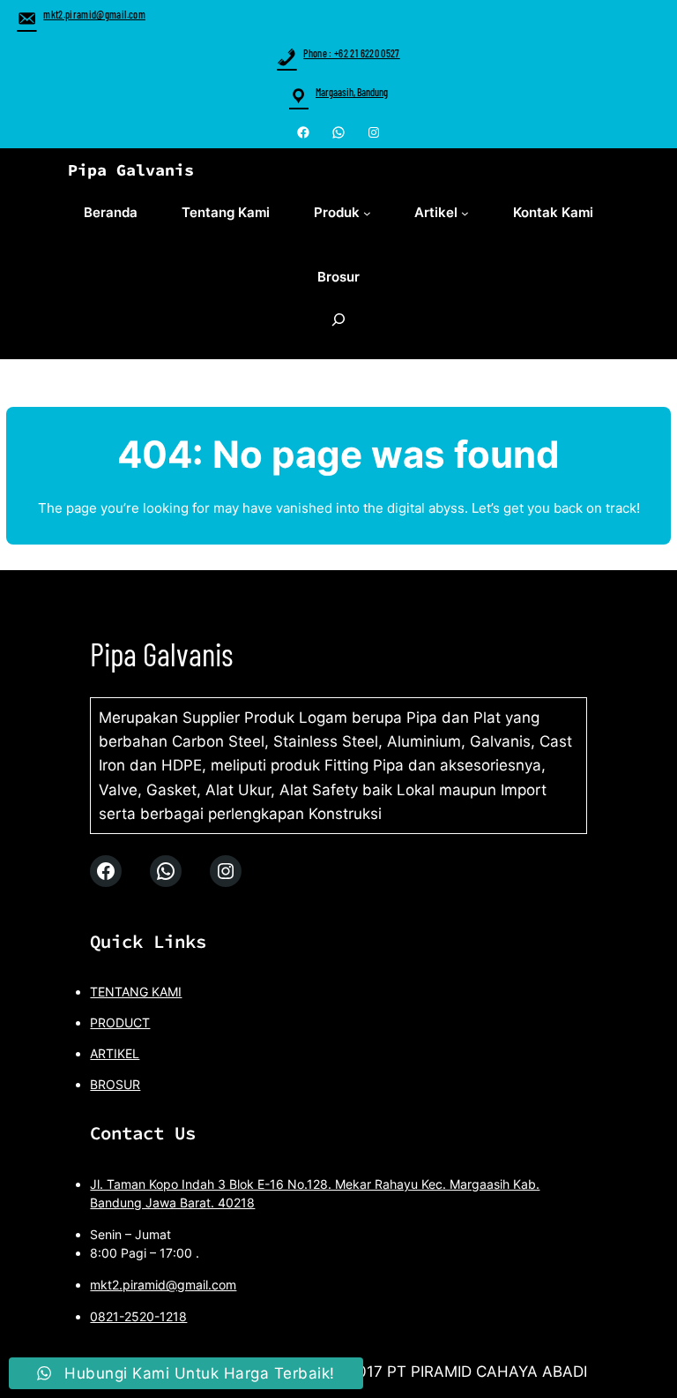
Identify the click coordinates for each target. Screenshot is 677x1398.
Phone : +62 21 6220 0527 (351, 53)
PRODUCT (120, 1022)
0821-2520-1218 (138, 1316)
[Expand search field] (338, 329)
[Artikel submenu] (465, 213)
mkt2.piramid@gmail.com (94, 14)
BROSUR (115, 1084)
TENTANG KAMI (136, 991)
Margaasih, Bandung (352, 92)
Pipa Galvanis (131, 170)
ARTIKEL (114, 1053)
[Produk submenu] (367, 213)
